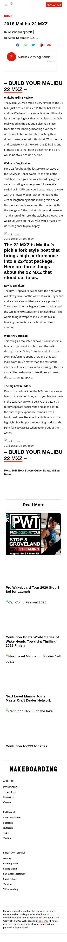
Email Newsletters (12, 817)
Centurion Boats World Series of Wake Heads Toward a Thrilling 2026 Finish (32, 641)
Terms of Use (9, 792)
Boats (8, 16)
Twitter (6, 833)
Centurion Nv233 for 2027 (26, 746)
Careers (7, 802)
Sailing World (10, 869)
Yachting (7, 884)
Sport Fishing (10, 879)
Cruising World (11, 863)
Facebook (8, 823)
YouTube (7, 838)
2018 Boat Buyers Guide (27, 470)
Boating (7, 858)
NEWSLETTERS (54, 5)
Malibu (13, 103)
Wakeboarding (10, 889)
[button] (17, 45)
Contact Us (8, 797)
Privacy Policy (10, 787)
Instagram (8, 828)
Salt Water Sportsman (14, 874)
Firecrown (42, 921)
